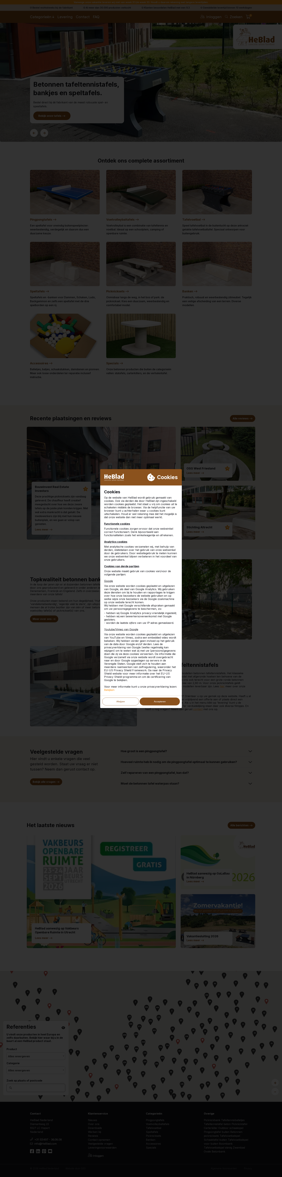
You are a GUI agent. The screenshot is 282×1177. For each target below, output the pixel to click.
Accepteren (160, 701)
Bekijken (109, 690)
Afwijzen (120, 701)
